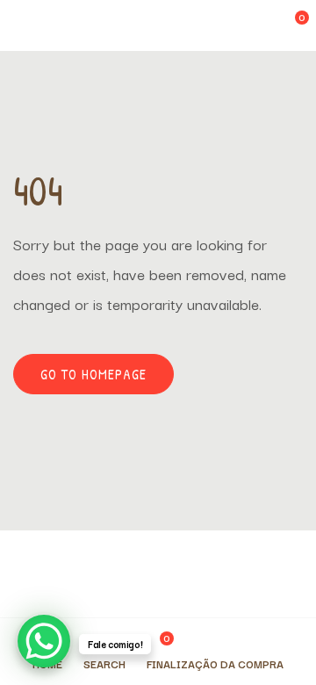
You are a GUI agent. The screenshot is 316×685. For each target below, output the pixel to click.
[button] (290, 25)
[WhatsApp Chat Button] (44, 641)
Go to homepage (93, 374)
